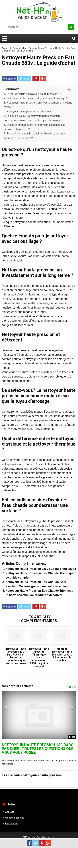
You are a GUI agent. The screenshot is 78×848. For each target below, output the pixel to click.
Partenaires (11, 823)
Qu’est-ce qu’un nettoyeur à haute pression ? (33, 93)
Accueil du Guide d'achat (14, 48)
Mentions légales (14, 817)
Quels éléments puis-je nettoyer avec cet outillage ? (37, 98)
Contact (9, 811)
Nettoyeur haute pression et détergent (29, 111)
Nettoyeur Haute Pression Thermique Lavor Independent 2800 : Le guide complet (39, 657)
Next (72, 708)
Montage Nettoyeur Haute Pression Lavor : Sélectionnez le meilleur (62, 654)
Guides (32, 48)
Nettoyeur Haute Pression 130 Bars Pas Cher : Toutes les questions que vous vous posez (16, 656)
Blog (40, 48)
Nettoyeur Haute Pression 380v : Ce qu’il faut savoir (40, 568)
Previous (5, 708)
